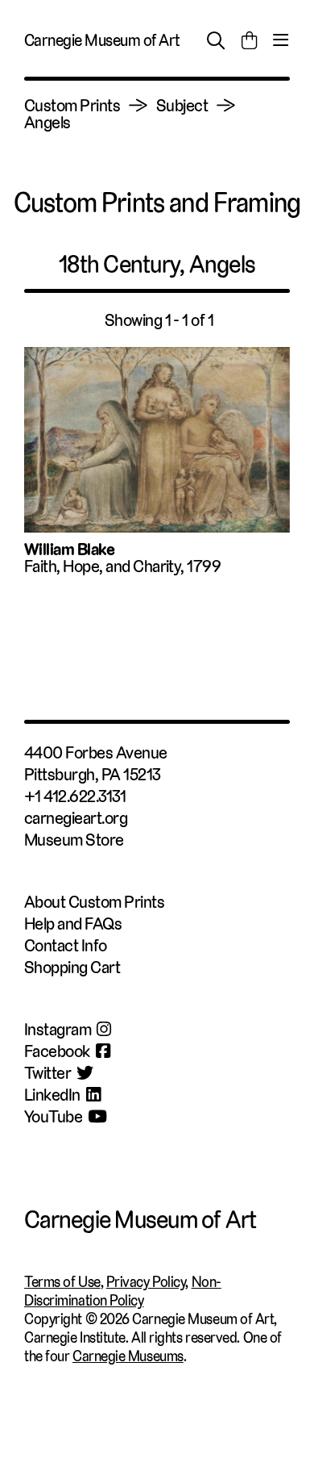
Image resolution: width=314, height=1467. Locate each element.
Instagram (57, 1029)
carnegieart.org (75, 818)
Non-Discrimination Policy (122, 1291)
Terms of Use (62, 1282)
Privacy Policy (146, 1282)
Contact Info (65, 945)
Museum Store (74, 840)
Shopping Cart (72, 967)
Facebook (57, 1051)
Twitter (47, 1073)
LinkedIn (52, 1094)
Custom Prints (72, 105)
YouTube (53, 1116)
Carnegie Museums (128, 1356)
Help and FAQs (73, 923)
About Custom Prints (94, 902)
